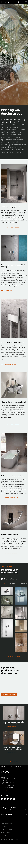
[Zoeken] (19, 2)
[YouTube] (11, 799)
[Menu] (26, 2)
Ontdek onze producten (12, 424)
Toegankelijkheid (5, 832)
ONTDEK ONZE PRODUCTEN (12, 227)
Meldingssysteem (6, 835)
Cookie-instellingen (6, 823)
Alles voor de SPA (10, 364)
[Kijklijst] (22, 2)
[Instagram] (5, 799)
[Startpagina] (5, 2)
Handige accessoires (11, 553)
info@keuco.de (9, 787)
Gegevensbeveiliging (6, 829)
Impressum (4, 826)
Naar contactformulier (7, 791)
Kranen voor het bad (11, 497)
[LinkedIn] (8, 799)
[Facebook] (14, 799)
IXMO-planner (9, 290)
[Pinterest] (2, 579)
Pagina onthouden (15, 761)
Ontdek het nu (11, 726)
